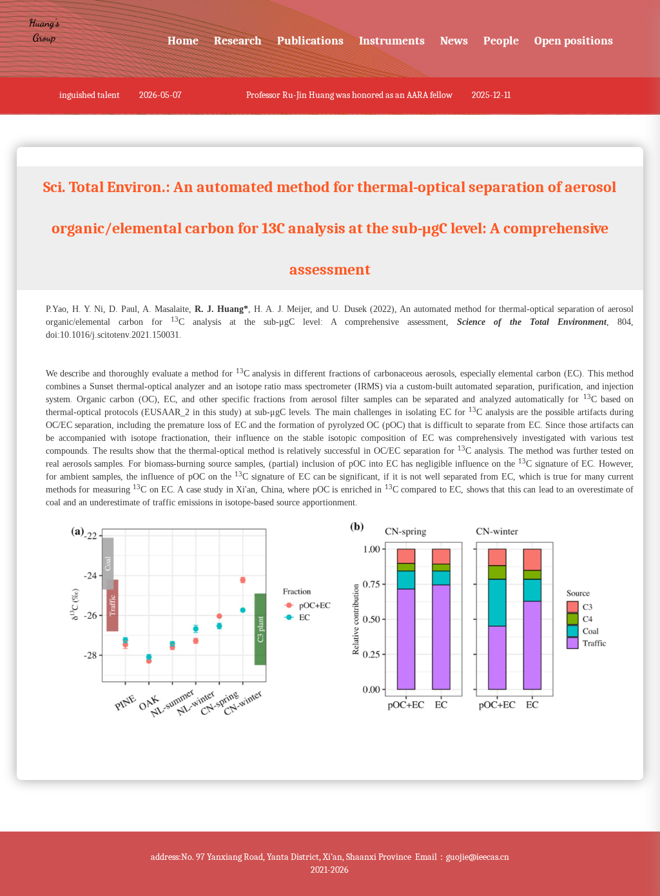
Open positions (573, 41)
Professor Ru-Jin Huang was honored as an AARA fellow (345, 95)
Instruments (392, 41)
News (454, 41)
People (501, 41)
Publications (310, 41)
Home (183, 41)
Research (238, 41)
